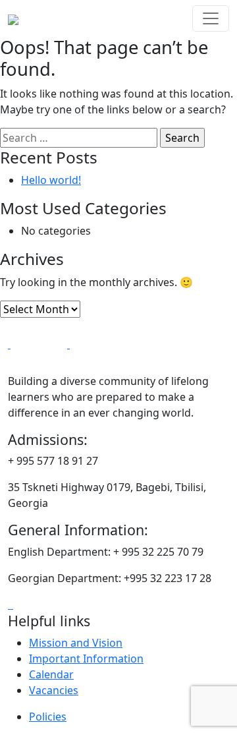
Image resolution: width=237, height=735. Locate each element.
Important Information (86, 658)
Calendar (51, 674)
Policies (47, 716)
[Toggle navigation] (210, 18)
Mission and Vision (75, 642)
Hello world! (51, 180)
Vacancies (53, 690)
